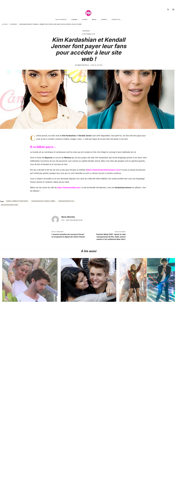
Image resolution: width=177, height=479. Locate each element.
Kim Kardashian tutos (66, 201)
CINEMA (74, 19)
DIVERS (104, 19)
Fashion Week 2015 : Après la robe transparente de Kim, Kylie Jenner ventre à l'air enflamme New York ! (111, 235)
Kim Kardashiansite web (9, 204)
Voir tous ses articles (74, 220)
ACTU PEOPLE (61, 19)
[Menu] (173, 9)
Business (13, 24)
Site (62, 220)
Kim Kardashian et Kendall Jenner (43, 201)
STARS (84, 19)
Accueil (5, 24)
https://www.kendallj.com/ (68, 188)
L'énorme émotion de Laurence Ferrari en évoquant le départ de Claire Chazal (68, 234)
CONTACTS (116, 19)
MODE (94, 19)
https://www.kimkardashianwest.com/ (103, 170)
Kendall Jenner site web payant (17, 201)
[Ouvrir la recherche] (168, 9)
